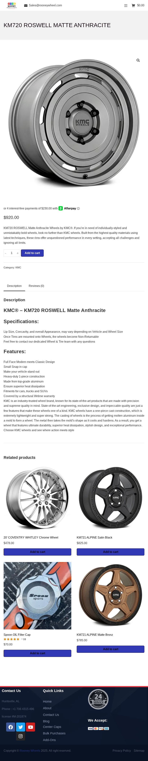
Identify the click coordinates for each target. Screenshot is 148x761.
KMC (18, 267)
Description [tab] (14, 285)
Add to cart (32, 253)
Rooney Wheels (30, 750)
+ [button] (18, 253)
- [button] (5, 253)
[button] (138, 60)
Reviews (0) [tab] (36, 285)
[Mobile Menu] (125, 5)
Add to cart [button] (37, 551)
